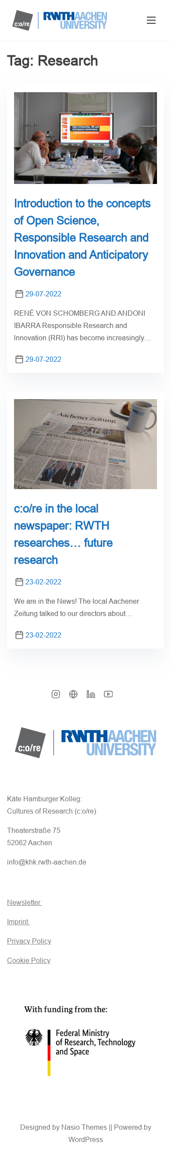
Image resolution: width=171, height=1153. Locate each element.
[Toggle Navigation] (151, 20)
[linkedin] (90, 697)
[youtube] (108, 697)
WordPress (85, 1139)
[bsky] (73, 697)
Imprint (18, 922)
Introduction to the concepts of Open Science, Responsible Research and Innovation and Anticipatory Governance (82, 237)
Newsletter (24, 902)
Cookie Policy (28, 960)
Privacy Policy (29, 941)
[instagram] (55, 697)
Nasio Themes (85, 1127)
